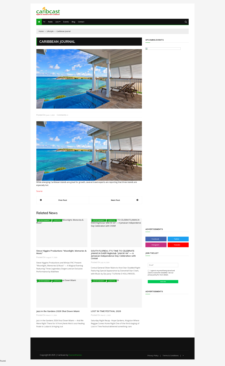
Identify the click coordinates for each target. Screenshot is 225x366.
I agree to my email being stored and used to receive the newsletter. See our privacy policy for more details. (161, 273)
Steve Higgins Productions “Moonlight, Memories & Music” (61, 252)
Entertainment (44, 220)
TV (44, 22)
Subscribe (163, 281)
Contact (81, 22)
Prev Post (62, 200)
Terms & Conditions (171, 355)
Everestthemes (75, 355)
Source (39, 191)
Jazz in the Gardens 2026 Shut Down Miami (57, 311)
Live (57, 22)
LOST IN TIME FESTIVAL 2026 (106, 311)
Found (3, 361)
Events (66, 22)
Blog (73, 22)
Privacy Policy (152, 355)
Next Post (115, 200)
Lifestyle (57, 220)
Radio (50, 22)
